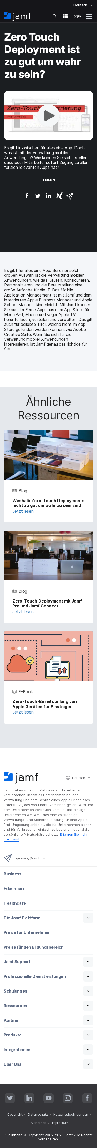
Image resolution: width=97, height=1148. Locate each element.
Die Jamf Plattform (22, 917)
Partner (11, 1020)
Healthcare (15, 903)
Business (12, 874)
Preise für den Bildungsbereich (34, 947)
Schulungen (15, 991)
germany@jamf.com (31, 858)
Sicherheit (38, 1123)
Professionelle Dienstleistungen (35, 976)
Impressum (60, 1123)
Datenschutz (38, 1114)
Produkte (12, 1035)
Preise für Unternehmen (27, 932)
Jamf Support (17, 961)
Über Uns (12, 1064)
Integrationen (17, 1049)
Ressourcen (15, 1005)
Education (14, 888)
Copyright (14, 1114)
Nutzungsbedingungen (70, 1114)
